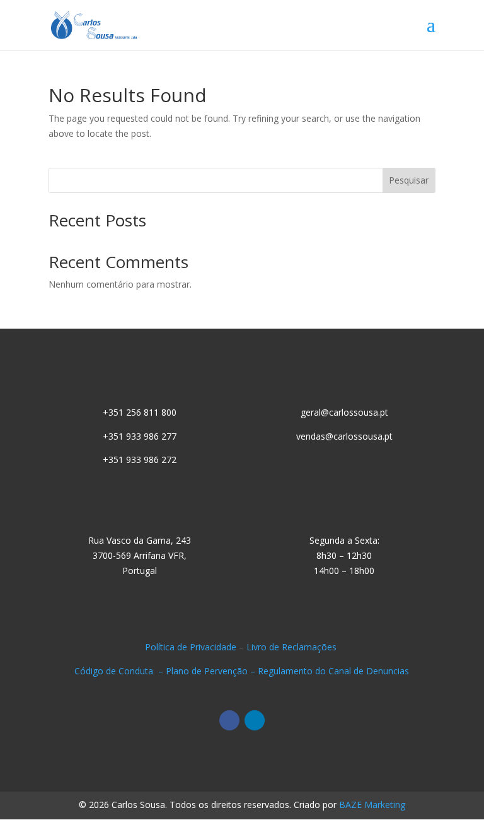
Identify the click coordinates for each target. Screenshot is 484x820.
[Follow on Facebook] (229, 720)
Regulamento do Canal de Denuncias (333, 671)
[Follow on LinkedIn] (255, 720)
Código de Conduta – (120, 671)
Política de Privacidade (190, 647)
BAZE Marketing (372, 805)
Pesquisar (409, 180)
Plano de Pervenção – (212, 671)
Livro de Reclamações (292, 647)
